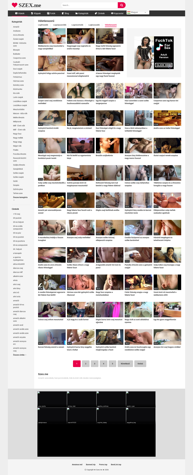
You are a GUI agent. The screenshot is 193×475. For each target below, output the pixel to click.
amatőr (16, 301)
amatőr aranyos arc (19, 342)
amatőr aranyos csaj (19, 349)
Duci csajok (17, 69)
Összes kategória (20, 197)
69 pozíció (17, 218)
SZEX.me (29, 5)
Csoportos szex (19, 58)
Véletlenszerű (111, 25)
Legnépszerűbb (59, 25)
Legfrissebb (43, 25)
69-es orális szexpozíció (18, 227)
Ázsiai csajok (18, 39)
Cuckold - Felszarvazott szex (20, 63)
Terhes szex (18, 193)
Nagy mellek (18, 138)
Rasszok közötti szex (19, 159)
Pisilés (15, 150)
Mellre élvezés (18, 117)
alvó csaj (16, 284)
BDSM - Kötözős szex (19, 44)
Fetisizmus (17, 77)
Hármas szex (18, 81)
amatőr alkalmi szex (19, 319)
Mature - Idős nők (20, 113)
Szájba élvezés (19, 165)
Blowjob (16, 50)
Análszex (16, 31)
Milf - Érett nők (19, 126)
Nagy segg (17, 142)
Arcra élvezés (18, 35)
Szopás (16, 185)
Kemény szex (18, 85)
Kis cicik (16, 93)
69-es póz (17, 233)
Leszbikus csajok (20, 101)
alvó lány (16, 288)
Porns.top (103, 464)
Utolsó (140, 364)
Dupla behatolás (19, 73)
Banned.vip (90, 464)
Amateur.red (77, 464)
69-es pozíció (18, 237)
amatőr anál (18, 325)
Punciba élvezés (19, 154)
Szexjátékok (18, 169)
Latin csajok (18, 97)
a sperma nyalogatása (18, 258)
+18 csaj (16, 214)
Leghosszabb (94, 25)
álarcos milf (18, 272)
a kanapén (17, 253)
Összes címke (19, 355)
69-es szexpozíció (20, 245)
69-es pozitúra (19, 241)
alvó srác (16, 296)
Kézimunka (17, 89)
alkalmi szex (18, 276)
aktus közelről (18, 264)
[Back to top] (184, 467)
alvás (15, 280)
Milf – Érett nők (19, 130)
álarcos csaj (18, 268)
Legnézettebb (77, 25)
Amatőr (16, 27)
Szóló (15, 181)
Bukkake (16, 54)
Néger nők (17, 146)
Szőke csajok (18, 173)
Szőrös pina (18, 189)
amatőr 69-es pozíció (18, 306)
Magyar (134, 12)
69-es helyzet (18, 222)
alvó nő (16, 292)
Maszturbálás (18, 109)
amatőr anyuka (19, 337)
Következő (125, 364)
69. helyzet (17, 249)
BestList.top (116, 464)
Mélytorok (17, 122)
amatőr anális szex (20, 329)
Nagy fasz (17, 134)
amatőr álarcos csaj (19, 312)
